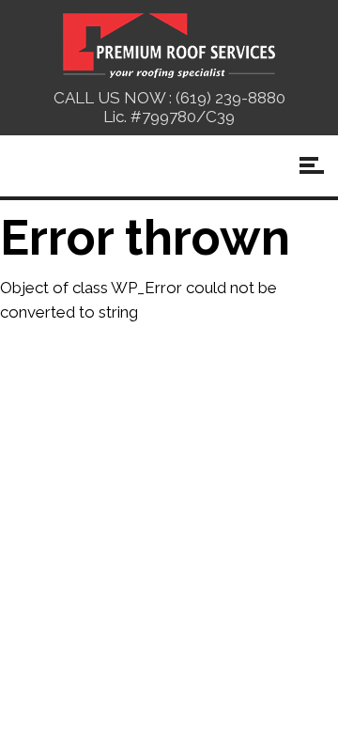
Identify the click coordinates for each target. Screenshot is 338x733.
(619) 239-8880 (230, 97)
